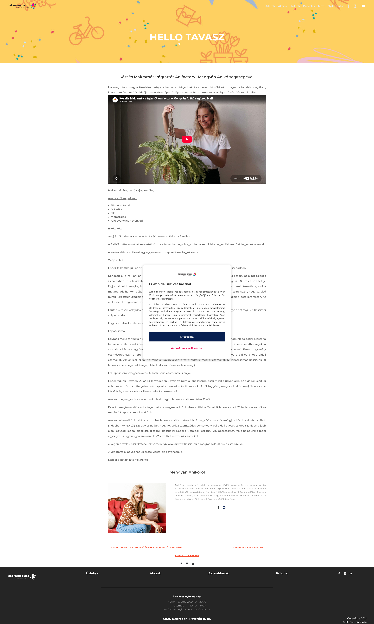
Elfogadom (187, 336)
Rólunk (295, 6)
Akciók (282, 6)
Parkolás (309, 6)
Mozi (321, 6)
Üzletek (270, 6)
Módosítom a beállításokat (187, 348)
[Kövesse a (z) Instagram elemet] (224, 507)
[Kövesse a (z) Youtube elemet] (193, 563)
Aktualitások (218, 573)
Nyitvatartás (336, 6)
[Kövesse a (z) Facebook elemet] (218, 507)
